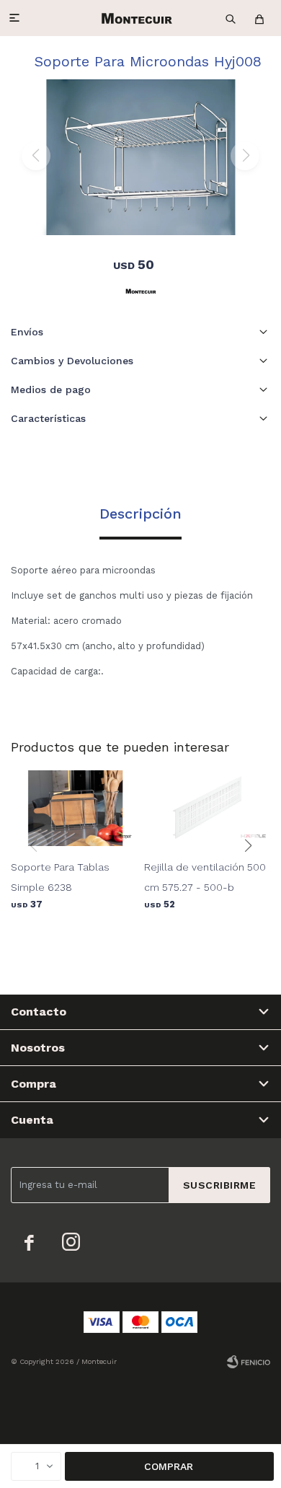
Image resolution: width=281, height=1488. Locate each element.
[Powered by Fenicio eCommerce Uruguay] (248, 1362)
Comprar (168, 1466)
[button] (230, 18)
